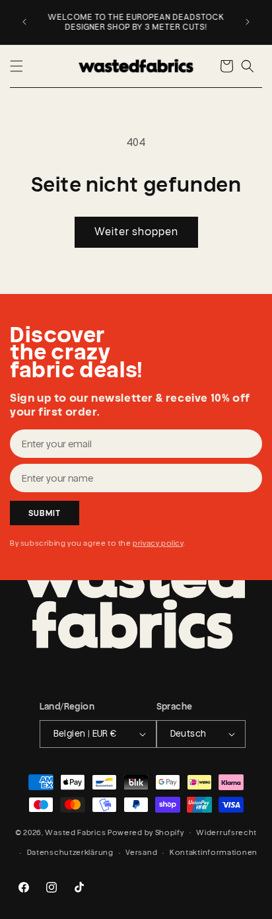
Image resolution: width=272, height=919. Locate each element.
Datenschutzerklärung (70, 852)
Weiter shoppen (136, 231)
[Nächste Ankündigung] (247, 21)
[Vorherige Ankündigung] (24, 21)
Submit (44, 513)
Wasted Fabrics (75, 831)
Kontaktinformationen (213, 852)
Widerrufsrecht (226, 832)
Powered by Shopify (146, 831)
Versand (141, 852)
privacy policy (158, 543)
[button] (16, 66)
